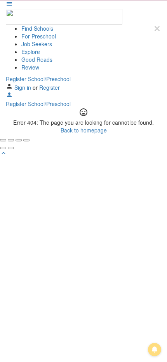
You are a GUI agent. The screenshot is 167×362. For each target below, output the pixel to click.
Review (30, 67)
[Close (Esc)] (3, 140)
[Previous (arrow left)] (3, 148)
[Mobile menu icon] (83, 4)
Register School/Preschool (38, 79)
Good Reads (36, 59)
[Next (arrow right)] (11, 148)
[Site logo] (64, 16)
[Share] (11, 140)
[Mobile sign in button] (9, 96)
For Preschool (38, 36)
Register (49, 87)
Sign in (23, 87)
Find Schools (37, 28)
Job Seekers (36, 44)
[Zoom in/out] (26, 140)
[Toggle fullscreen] (19, 140)
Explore (30, 52)
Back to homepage (84, 130)
